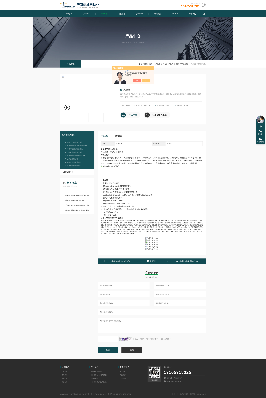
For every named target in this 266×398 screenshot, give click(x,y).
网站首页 (69, 14)
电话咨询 (261, 134)
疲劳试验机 (169, 64)
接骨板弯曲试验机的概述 (74, 200)
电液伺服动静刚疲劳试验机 (76, 155)
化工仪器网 (184, 394)
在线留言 (175, 14)
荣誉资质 (157, 14)
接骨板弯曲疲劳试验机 (75, 152)
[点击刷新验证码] (125, 339)
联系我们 (192, 14)
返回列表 (153, 261)
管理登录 (193, 394)
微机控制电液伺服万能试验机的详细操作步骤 (78, 195)
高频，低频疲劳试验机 (75, 142)
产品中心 (104, 14)
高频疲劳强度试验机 (74, 162)
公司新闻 (64, 375)
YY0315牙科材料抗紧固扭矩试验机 (187, 261)
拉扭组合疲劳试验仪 (74, 165)
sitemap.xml (201, 394)
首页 (151, 64)
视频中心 (64, 378)
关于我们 (86, 14)
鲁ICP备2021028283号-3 (122, 394)
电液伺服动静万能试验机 (99, 382)
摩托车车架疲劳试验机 (75, 149)
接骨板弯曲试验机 (96, 371)
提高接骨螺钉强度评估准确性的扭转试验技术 (78, 210)
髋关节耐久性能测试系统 (99, 375)
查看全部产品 (68, 172)
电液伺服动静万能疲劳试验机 (77, 145)
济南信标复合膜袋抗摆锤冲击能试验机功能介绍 (78, 205)
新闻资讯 (122, 14)
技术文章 (139, 14)
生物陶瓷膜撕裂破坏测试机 (120, 261)
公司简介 (64, 371)
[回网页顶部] (260, 126)
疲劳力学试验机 (182, 64)
